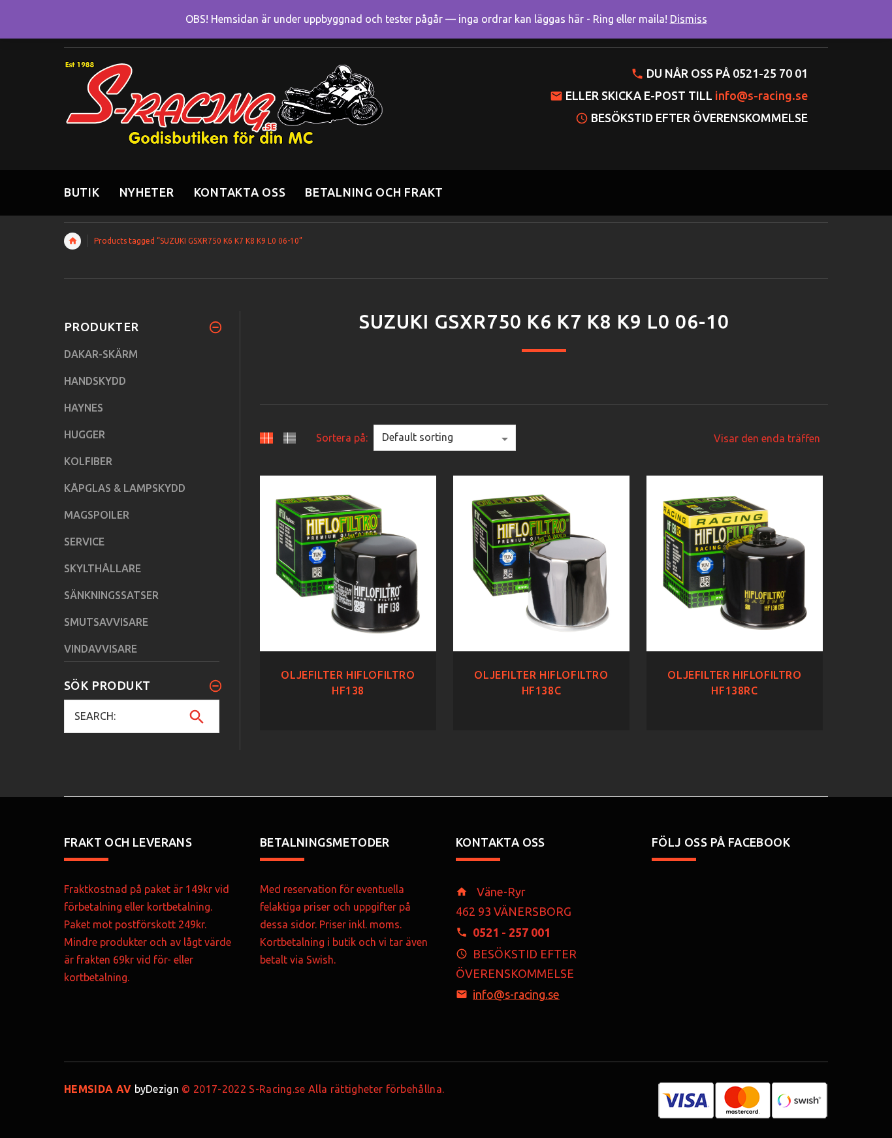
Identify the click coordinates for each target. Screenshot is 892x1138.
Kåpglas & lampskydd (124, 488)
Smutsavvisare (106, 622)
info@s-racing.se (761, 95)
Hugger (84, 434)
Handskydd (95, 381)
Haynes (83, 408)
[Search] (197, 717)
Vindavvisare (100, 649)
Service (84, 541)
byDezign (121, 1089)
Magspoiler (96, 515)
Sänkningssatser (111, 595)
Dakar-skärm (101, 354)
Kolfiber (88, 461)
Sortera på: (342, 438)
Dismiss (688, 19)
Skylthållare (102, 568)
